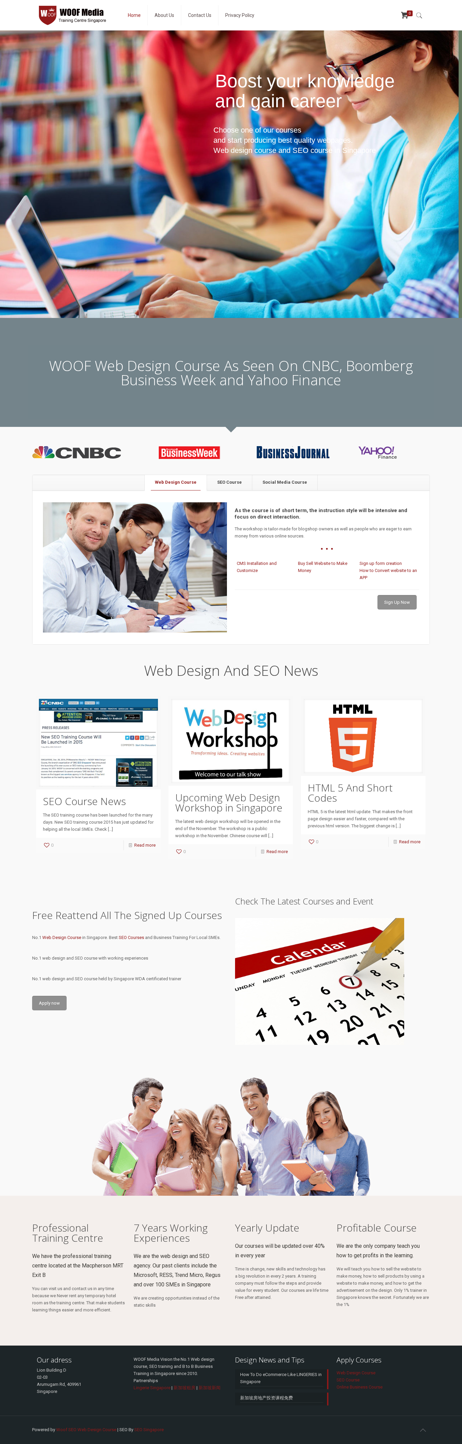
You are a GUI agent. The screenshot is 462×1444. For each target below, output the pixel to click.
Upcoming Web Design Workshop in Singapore (228, 802)
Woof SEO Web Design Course (86, 1429)
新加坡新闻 (210, 1387)
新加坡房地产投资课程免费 (266, 1397)
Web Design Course (176, 482)
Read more (145, 845)
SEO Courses (131, 937)
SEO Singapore (149, 1429)
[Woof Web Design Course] (75, 15)
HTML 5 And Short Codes (350, 793)
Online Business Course (360, 1387)
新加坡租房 (184, 1387)
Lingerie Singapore (152, 1387)
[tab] (175, 482)
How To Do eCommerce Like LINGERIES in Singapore (281, 1378)
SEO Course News (84, 801)
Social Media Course (284, 482)
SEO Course (229, 482)
